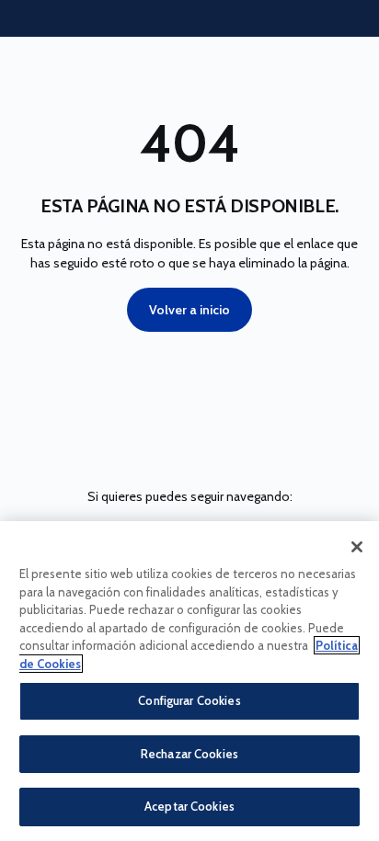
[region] (189, 681)
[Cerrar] (357, 547)
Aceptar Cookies (189, 806)
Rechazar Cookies (189, 753)
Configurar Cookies (189, 700)
